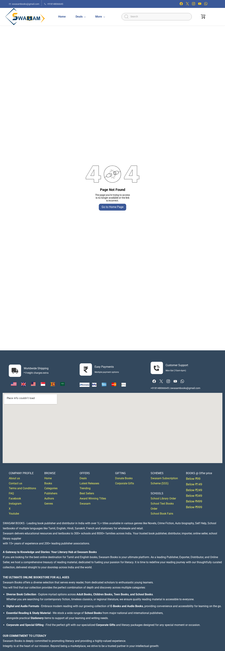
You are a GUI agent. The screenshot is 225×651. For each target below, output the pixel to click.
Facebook (15, 498)
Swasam (85, 503)
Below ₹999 (194, 507)
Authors (49, 498)
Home (48, 478)
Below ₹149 (194, 484)
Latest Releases (89, 483)
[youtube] (199, 4)
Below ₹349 (194, 496)
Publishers (50, 493)
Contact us (15, 483)
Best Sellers (87, 493)
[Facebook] (154, 381)
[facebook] (181, 4)
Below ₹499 (194, 501)
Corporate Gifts (124, 483)
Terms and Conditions (22, 488)
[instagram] (193, 4)
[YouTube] (175, 381)
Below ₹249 (194, 490)
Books (48, 483)
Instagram (15, 503)
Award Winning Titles (93, 498)
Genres (48, 503)
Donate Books (124, 478)
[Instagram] (168, 381)
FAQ (11, 493)
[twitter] (187, 4)
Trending (85, 488)
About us (14, 478)
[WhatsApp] (182, 381)
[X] (161, 381)
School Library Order (163, 498)
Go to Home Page (112, 207)
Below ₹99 (193, 478)
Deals (83, 478)
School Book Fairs (162, 513)
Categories (50, 488)
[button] (203, 16)
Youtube (14, 513)
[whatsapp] (205, 4)
